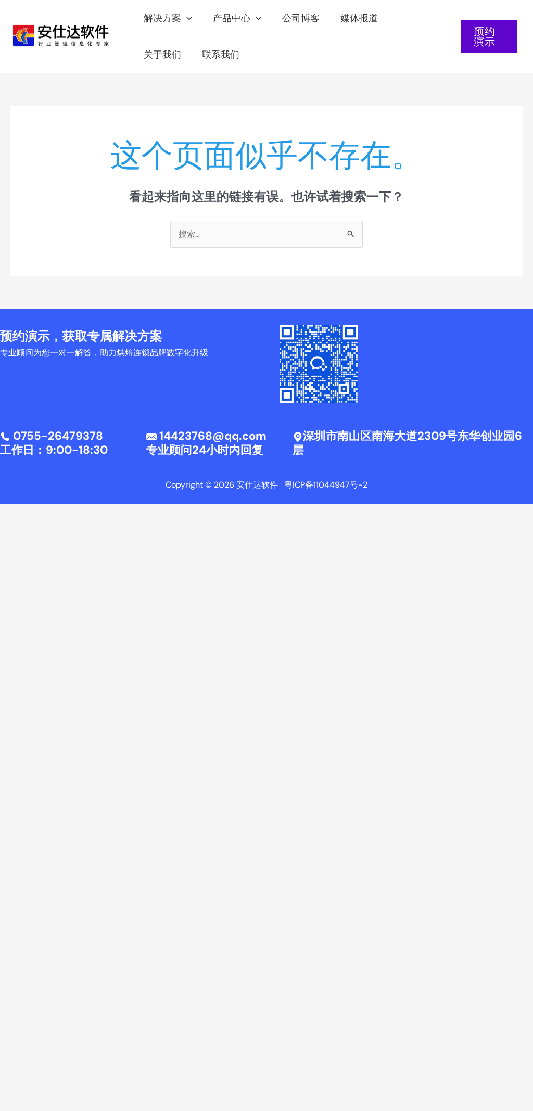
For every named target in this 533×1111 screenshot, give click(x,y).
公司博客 (301, 18)
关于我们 (162, 54)
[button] (186, 18)
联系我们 (220, 54)
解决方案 (162, 18)
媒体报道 (359, 18)
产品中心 (231, 18)
